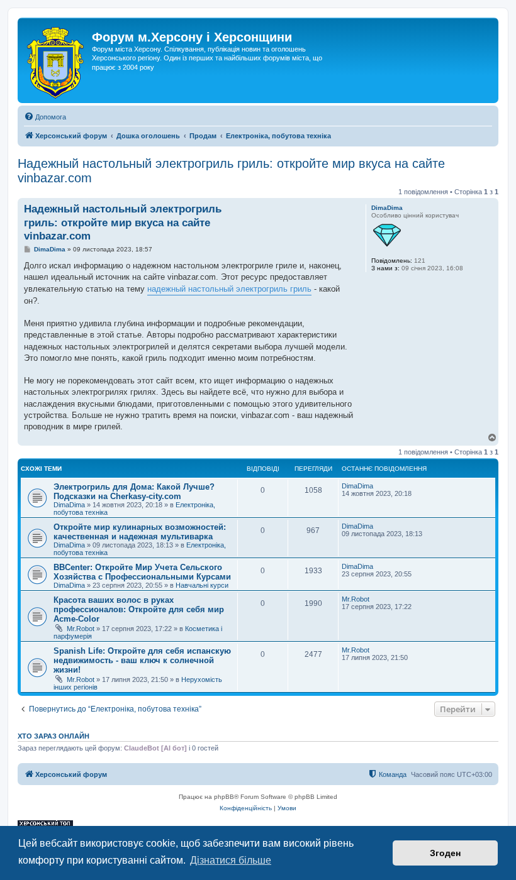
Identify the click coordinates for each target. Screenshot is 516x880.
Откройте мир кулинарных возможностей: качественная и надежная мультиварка (139, 531)
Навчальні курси (202, 585)
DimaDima (387, 207)
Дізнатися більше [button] (230, 860)
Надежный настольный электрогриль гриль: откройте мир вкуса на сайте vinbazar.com (231, 171)
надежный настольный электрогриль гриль (229, 289)
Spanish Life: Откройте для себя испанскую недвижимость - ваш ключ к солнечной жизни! (142, 660)
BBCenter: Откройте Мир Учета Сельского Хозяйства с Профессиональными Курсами (142, 572)
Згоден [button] (445, 853)
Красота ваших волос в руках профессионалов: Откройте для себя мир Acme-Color (138, 609)
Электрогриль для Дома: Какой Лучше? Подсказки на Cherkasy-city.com (134, 491)
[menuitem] (45, 116)
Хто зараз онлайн (53, 736)
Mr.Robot (80, 628)
